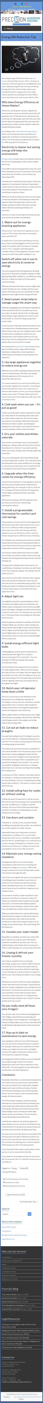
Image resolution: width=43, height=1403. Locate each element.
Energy (14, 1168)
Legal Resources (8, 1239)
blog (9, 1152)
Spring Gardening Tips (10, 1302)
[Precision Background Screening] (21, 11)
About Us (11, 9)
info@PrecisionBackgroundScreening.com (17, 1382)
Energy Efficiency (9, 1172)
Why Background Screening (15, 1186)
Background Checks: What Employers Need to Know (20, 1330)
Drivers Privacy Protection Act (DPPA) (15, 1334)
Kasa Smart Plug (21, 346)
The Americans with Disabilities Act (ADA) (17, 1347)
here (20, 1159)
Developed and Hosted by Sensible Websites (27, 1397)
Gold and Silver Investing (11, 1309)
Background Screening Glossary (14, 1235)
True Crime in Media (9, 1294)
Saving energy (7, 159)
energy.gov (23, 867)
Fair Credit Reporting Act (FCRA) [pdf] (15, 1338)
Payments (31, 9)
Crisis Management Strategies (13, 1305)
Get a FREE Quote (9, 1227)
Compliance (6, 1231)
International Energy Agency (26, 131)
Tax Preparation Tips (29, 1202)
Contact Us (21, 9)
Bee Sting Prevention (9, 1298)
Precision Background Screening (16, 1179)
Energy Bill (24, 1168)
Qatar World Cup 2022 (15, 1194)
